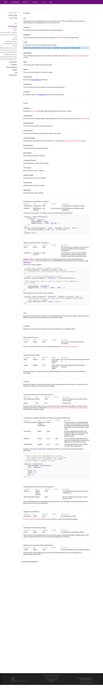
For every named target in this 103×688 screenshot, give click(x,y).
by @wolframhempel (86, 682)
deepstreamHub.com (86, 679)
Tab (16, 72)
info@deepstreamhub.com (84, 678)
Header (14, 70)
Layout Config (12, 15)
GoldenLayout (12, 26)
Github (13, 678)
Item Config (13, 18)
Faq (50, 2)
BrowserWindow (12, 67)
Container (14, 64)
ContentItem (13, 62)
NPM (12, 679)
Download (15, 2)
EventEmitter (13, 75)
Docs (43, 2)
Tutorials (35, 2)
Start (5, 2)
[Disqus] (56, 591)
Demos (25, 2)
